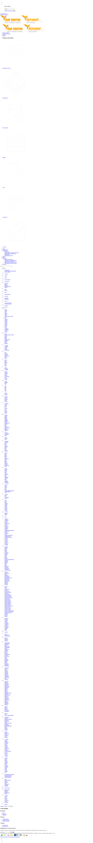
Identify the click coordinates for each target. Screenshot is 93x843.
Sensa (6, 471)
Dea (5, 352)
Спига (6, 752)
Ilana (5, 386)
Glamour (6, 373)
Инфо (4, 257)
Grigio (6, 378)
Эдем (6, 797)
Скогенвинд (7, 748)
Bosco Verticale (7, 339)
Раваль (6, 731)
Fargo (6, 367)
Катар (6, 657)
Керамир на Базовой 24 (9, 259)
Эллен (6, 799)
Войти (14, 10)
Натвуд (6, 707)
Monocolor (7, 429)
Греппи (6, 615)
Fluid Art (6, 368)
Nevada (6, 432)
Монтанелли (7, 699)
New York (6, 434)
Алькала (6, 527)
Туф (5, 772)
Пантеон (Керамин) (8, 719)
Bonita (6, 338)
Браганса (6, 562)
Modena (6, 426)
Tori (5, 488)
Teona (6, 486)
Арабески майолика (8, 537)
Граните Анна (7, 594)
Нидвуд (6, 709)
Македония (7, 684)
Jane (5, 392)
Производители (5, 826)
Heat (5, 384)
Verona (6, 506)
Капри (6, 648)
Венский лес (7, 572)
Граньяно (6, 613)
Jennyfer (6, 393)
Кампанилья (7, 643)
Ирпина (6, 640)
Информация (7, 254)
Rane (6, 453)
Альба (6, 525)
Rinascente (6, 458)
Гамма (6, 587)
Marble (6, 417)
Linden (6, 411)
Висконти (6, 581)
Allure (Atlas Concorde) (9, 316)
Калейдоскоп (7, 642)
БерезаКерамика (8, 294)
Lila (5, 409)
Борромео (6, 560)
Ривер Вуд (7, 735)
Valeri (6, 500)
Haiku (6, 381)
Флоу (6, 783)
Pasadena (6, 442)
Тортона (6, 765)
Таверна (6, 757)
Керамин (6, 298)
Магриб (6, 682)
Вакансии (4, 814)
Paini (5, 289)
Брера (6, 564)
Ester (5, 364)
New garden (7, 433)
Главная (4, 34)
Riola (6, 459)
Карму (6, 652)
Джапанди (7, 623)
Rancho (6, 452)
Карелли (6, 651)
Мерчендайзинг (5, 249)
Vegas (6, 502)
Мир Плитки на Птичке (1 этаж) (11, 262)
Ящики (6, 804)
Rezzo (6, 455)
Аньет (6, 534)
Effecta (6, 359)
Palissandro (7, 441)
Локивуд (6, 674)
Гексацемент (7, 589)
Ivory (6, 390)
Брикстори (7, 566)
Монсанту (6, 697)
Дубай (6, 629)
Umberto (6, 494)
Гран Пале (7, 593)
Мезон (6, 691)
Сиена (6, 744)
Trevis (6, 492)
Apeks (6, 322)
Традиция (6, 766)
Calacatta (6, 345)
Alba (5, 312)
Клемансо (6, 660)
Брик (6, 565)
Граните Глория (7, 600)
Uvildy (6, 498)
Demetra (6, 355)
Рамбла (6, 732)
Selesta (6, 470)
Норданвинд (7, 710)
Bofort (6, 336)
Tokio (6, 487)
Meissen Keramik (8, 286)
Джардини (7, 624)
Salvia (6, 468)
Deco (6, 353)
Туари (6, 769)
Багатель (6, 546)
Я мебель (6, 305)
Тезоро (6, 760)
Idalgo (6, 277)
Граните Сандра (8, 606)
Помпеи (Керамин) (8, 725)
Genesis (6, 372)
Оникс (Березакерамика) (9, 715)
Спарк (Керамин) (8, 751)
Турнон (6, 771)
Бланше (6, 554)
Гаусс (6, 588)
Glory (6, 374)
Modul (6, 428)
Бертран (6, 553)
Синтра (6, 745)
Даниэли (6, 619)
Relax (6, 454)
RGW (6, 292)
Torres (6, 489)
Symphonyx (7, 482)
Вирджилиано (7, 580)
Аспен (6, 539)
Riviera (6, 461)
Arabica (6, 323)
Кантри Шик (7, 646)
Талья (6, 758)
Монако (6, 695)
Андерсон (6, 533)
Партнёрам (7, 251)
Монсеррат (7, 698)
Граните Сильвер (8, 608)
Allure (6, 315)
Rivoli (6, 462)
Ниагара (6, 708)
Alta (5, 317)
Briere (6, 342)
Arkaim (6, 326)
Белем (6, 551)
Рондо (6, 736)
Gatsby (6, 371)
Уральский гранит (8, 776)
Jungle (6, 394)
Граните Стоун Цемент (9, 611)
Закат (6, 633)
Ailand (6, 310)
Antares (6, 320)
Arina (6, 325)
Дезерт (6, 621)
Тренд (6, 768)
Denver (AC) (7, 356)
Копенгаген (7, 665)
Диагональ (7, 626)
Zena (5, 516)
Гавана (6, 586)
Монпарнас (7, 696)
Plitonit (6, 290)
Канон (6, 645)
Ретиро (6, 734)
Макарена (6, 683)
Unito (6, 495)
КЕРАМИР (7, 299)
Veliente (6, 503)
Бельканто (7, 552)
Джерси (6, 625)
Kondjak (6, 399)
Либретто (6, 670)
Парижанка (7, 721)
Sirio (5, 475)
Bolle (6, 337)
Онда (6, 714)
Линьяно (6, 672)
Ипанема (6, 639)
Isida (5, 389)
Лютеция (6, 679)
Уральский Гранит (8, 303)
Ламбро (6, 668)
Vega (5, 501)
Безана (6, 550)
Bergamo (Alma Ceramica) (9, 334)
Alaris (6, 311)
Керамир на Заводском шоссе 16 (11, 260)
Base (5, 333)
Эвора (6, 796)
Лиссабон (6, 673)
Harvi (6, 383)
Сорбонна (6, 750)
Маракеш (6, 685)
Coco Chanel (7, 350)
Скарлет (6, 747)
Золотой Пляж (7, 635)
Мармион (6, 688)
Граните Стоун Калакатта (9, 610)
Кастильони (7, 656)
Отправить (12, 832)
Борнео (6, 558)
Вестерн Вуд (7, 576)
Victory (6, 509)
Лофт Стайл (7, 677)
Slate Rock (6, 477)
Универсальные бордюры (9, 774)
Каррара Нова (7, 654)
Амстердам (7, 531)
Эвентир (6, 795)
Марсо (6, 689)
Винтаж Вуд (7, 579)
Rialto (6, 456)
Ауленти (6, 544)
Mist (5, 425)
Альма (6, 529)
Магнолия (6, 681)
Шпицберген (7, 792)
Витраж (6, 582)
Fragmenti (6, 369)
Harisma (6, 382)
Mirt (5, 424)
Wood (6, 514)
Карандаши (7, 649)
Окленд (6, 713)
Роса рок (6, 737)
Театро (6, 759)
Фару (6, 779)
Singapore (6, 474)
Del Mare (6, 354)
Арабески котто (7, 536)
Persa (6, 444)
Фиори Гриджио (8, 780)
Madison (6, 415)
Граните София (7, 609)
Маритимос (7, 687)
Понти (6, 726)
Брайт (6, 563)
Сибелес (6, 743)
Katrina (6, 397)
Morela (6, 430)
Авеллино (6, 519)
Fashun (6, 275)
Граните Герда (7, 599)
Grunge (6, 379)
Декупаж (6, 622)
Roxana (6, 464)
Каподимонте (7, 647)
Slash (6, 476)
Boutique (6, 340)
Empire (6, 362)
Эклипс (6, 798)
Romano (6, 463)
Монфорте (7, 702)
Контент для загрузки (9, 255)
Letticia (6, 408)
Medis (6, 421)
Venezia (6, 504)
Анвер (6, 532)
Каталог (4, 35)
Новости (4, 256)
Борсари (6, 561)
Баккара (6, 547)
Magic (6, 416)
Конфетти (6, 664)
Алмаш (6, 524)
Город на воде (7, 591)
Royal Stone (7, 465)
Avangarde (6, 329)
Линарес (6, 671)
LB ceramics (7, 281)
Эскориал (6, 802)
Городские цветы (8, 592)
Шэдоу (6, 793)
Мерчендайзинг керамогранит (10, 253)
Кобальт (6, 661)
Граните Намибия (8, 603)
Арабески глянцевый (8, 535)
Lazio (6, 406)
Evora (6, 365)
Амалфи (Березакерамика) (9, 530)
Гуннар (6, 616)
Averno (6, 331)
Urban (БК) (7, 497)
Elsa (5, 360)
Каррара (6, 653)
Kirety (6, 398)
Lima (6, 410)
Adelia (6, 309)
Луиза (6, 678)
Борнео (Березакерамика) (9, 559)
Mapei (6, 284)
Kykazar (6, 401)
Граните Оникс (7, 604)
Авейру (6, 518)
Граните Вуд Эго (8, 598)
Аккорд (6, 522)
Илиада (6, 637)
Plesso (6, 447)
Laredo (6, 404)
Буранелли (7, 569)
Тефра (6, 763)
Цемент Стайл (7, 787)
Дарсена (6, 620)
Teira (5, 485)
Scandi (6, 469)
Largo (6, 405)
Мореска (6, 704)
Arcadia (6, 324)
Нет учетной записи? (8, 10)
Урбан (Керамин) (8, 777)
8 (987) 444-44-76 (3, 13)
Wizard (6, 513)
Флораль (6, 782)
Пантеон (6, 718)
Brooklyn (6, 343)
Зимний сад (7, 634)
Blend (6, 335)
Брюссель (6, 567)
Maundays (6, 420)
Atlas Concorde (7, 271)
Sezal (6, 472)
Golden (6, 375)
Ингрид (6, 638)
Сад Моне (6, 739)
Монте (6, 700)
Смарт (6, 749)
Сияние (6, 746)
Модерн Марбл (7, 694)
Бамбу (6, 548)
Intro (5, 387)
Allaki (6, 314)
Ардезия (6, 538)
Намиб (6, 706)
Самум (6, 740)
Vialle (6, 507)
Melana (6, 287)
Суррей (6, 755)
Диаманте (6, 627)
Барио (6, 549)
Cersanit (6, 273)
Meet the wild (7, 422)
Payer (6, 443)
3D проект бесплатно (4, 14)
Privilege (6, 450)
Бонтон (6, 557)
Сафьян (6, 741)
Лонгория (6, 676)
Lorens (6, 412)
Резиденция (7, 733)
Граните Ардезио (8, 596)
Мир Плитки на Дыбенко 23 (10, 261)
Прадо (6, 727)
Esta (5, 363)
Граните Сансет (7, 607)
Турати (6, 770)
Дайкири (6, 618)
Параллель (7, 720)
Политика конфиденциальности (14, 836)
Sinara (6, 473)
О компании (5, 250)
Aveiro (6, 330)
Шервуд (6, 791)
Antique (6, 321)
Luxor (6, 413)
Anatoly (6, 319)
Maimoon (6, 283)
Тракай (6, 767)
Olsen (6, 439)
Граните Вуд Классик (9, 597)
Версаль (6, 574)
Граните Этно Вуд (8, 612)
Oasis (6, 437)
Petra (5, 445)
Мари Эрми (7, 686)
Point (6, 448)
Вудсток (6, 584)
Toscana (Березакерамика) (9, 490)
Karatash (6, 396)
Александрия (7, 523)
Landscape (6, 403)
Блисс (6, 555)
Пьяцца (6, 729)
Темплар (6, 762)
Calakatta (6, 346)
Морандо (6, 703)
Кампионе (7, 644)
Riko (5, 457)
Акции (4, 248)
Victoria (6, 508)
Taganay (6, 484)
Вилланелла (7, 578)
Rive (5, 460)
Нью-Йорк (7, 711)
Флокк (6, 781)
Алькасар (6, 528)
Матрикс (6, 690)
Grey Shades (7, 376)
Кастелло (6, 655)
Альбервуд (7, 526)
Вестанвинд (7, 575)
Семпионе (7, 742)
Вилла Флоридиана (8, 577)
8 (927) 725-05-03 (6, 32)
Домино (6, 628)
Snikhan (6, 478)
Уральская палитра (8, 775)
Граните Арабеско (8, 595)
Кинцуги (6, 659)
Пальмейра (7, 717)
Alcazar (6, 313)
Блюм (6, 556)
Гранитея (6, 296)
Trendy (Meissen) (8, 491)
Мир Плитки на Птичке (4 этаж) (11, 263)
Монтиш (6, 701)
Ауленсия (6, 543)
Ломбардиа (7, 675)
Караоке (6, 650)
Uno (5, 496)
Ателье (6, 542)
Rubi (5, 466)
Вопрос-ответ (5, 825)
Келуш (6, 658)
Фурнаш (6, 785)
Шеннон (6, 790)
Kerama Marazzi (7, 279)
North (6, 435)
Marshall (6, 285)
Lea (5, 407)
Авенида (6, 520)
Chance (6, 349)
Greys (6, 377)
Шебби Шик (7, 789)
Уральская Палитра (8, 302)
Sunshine (6, 481)
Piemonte (6, 446)
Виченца (6, 583)
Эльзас (6, 801)
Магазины (5, 258)
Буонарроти (7, 568)
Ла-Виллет (7, 667)
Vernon (6, 505)
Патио (6, 722)
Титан (6, 764)
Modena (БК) (7, 427)
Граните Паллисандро (9, 605)
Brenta (6, 341)
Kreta (6, 400)
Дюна (6, 630)
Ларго (6, 669)
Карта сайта (5, 836)
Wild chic (6, 512)
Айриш (6, 521)
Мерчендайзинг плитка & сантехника (12, 252)
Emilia (6, 361)
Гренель (6, 614)
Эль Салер (7, 800)
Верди (6, 573)
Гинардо (6, 590)
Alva (5, 318)
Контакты (4, 264)
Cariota (6, 347)
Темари (6, 761)
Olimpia (6, 438)
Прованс (6, 728)
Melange (6, 423)
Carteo (6, 348)
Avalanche (6, 328)
